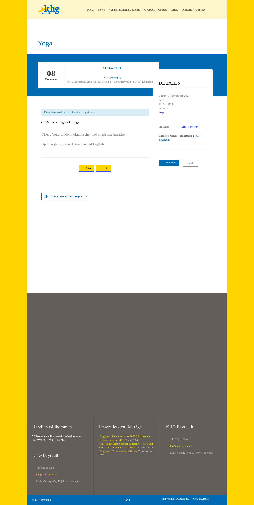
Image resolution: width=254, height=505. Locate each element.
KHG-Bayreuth (199, 498)
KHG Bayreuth (112, 77)
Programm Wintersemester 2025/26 (118, 451)
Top (126, 499)
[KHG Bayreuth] (49, 9)
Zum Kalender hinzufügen (66, 196)
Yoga (162, 112)
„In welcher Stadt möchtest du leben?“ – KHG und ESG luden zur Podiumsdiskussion (126, 445)
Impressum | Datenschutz (175, 498)
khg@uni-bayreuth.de (45, 474)
